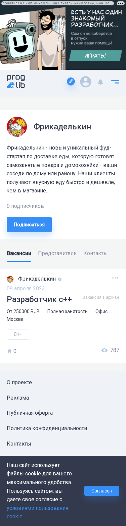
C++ (18, 334)
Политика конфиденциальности (47, 428)
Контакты (19, 444)
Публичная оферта (30, 413)
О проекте (19, 382)
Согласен (101, 490)
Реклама (18, 398)
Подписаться (29, 224)
